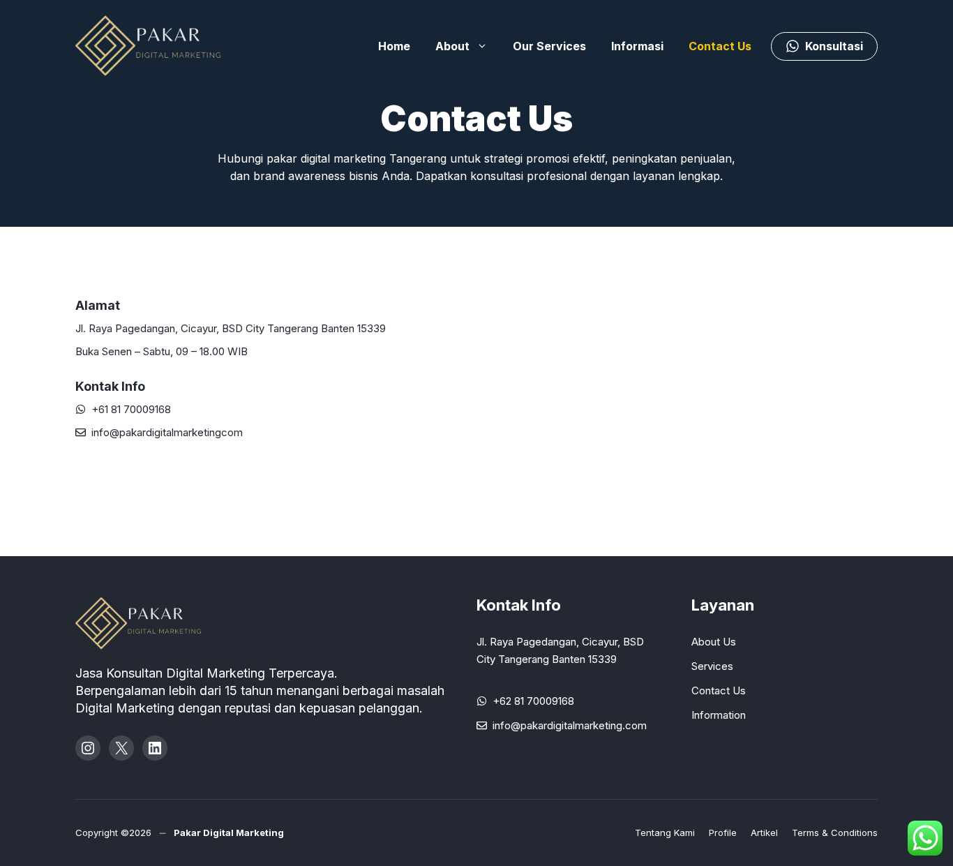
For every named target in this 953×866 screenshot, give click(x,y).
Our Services (549, 46)
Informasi (637, 46)
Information (718, 715)
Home (394, 46)
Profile (723, 832)
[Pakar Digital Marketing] (152, 45)
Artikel (764, 832)
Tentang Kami (665, 832)
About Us (713, 641)
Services (712, 666)
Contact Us (720, 46)
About (452, 46)
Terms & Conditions (835, 832)
